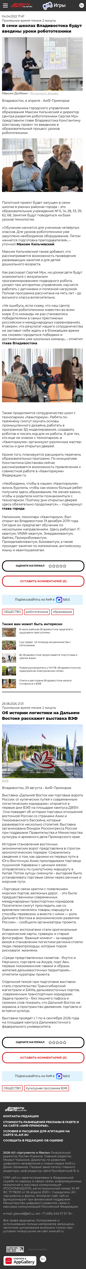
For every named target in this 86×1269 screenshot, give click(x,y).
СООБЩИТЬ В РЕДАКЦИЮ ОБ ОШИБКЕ (33, 1140)
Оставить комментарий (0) (43, 581)
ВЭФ (5, 781)
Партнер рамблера (37, 1249)
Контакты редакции (21, 1116)
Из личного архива (44, 93)
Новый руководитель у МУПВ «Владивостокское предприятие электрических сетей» (50, 669)
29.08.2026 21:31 (13, 704)
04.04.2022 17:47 (13, 16)
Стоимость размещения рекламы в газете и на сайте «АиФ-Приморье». (41, 1123)
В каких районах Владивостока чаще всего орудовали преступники (46, 631)
